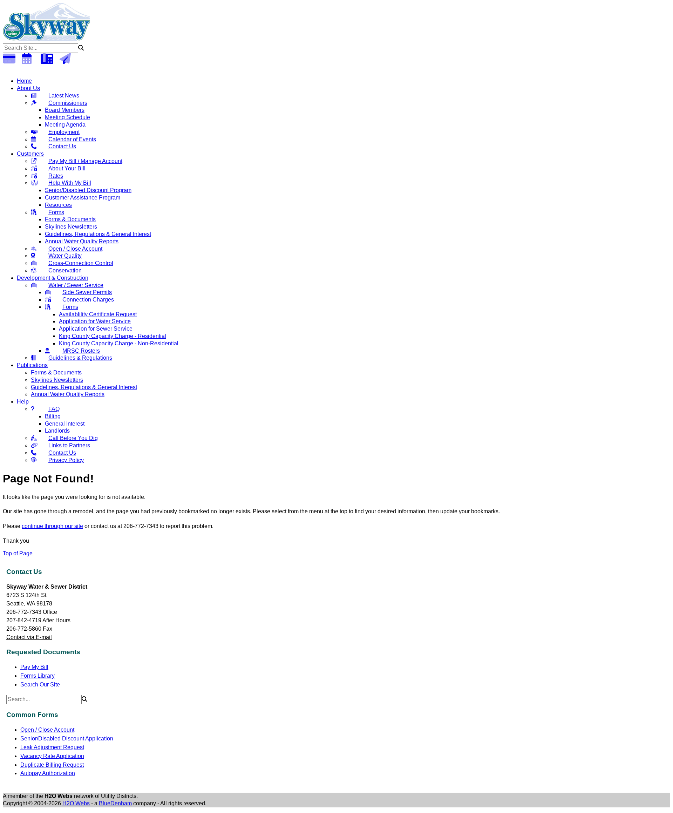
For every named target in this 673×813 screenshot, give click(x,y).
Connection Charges (88, 300)
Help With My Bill (69, 183)
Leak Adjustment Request (52, 747)
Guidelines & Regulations (80, 358)
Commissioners (67, 103)
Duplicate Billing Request (52, 765)
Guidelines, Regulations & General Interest (98, 234)
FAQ (54, 409)
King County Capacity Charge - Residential (112, 336)
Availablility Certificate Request (98, 314)
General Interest (64, 424)
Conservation (65, 270)
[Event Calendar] (30, 61)
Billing (53, 416)
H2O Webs (76, 803)
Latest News (63, 96)
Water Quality (65, 256)
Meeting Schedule (67, 117)
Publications (32, 365)
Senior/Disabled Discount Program (88, 190)
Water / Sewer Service (75, 285)
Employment (64, 132)
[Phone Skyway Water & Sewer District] (49, 61)
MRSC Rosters (81, 351)
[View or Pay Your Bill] (11, 61)
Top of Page (18, 553)
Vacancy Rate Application (52, 756)
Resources (58, 205)
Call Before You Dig (73, 438)
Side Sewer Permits (87, 292)
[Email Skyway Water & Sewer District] (68, 61)
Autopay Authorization (47, 773)
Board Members (64, 110)
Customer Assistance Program (82, 198)
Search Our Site (40, 684)
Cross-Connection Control (80, 263)
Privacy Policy (66, 460)
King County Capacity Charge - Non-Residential (118, 343)
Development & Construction (52, 278)
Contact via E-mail (29, 637)
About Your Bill (67, 168)
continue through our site (52, 526)
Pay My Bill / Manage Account (85, 161)
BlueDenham (115, 803)
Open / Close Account (75, 249)
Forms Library (37, 676)
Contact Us (62, 146)
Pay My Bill (34, 667)
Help (23, 402)
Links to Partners (69, 445)
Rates (55, 176)
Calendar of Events (72, 139)
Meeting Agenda (65, 125)
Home (24, 81)
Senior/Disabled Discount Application (66, 738)
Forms (56, 212)
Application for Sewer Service (95, 329)
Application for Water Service (95, 321)
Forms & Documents (70, 219)
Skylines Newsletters (71, 227)
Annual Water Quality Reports (81, 241)
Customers (30, 154)
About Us (28, 88)
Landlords (57, 431)
